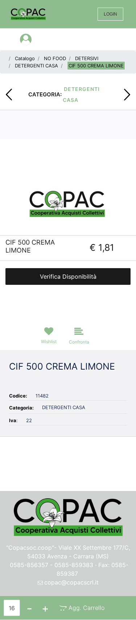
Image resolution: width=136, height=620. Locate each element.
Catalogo (25, 58)
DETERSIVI (86, 58)
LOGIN (110, 14)
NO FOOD (55, 58)
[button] (68, 201)
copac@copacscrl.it (71, 582)
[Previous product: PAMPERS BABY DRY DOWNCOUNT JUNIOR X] (8, 94)
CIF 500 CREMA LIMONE (96, 65)
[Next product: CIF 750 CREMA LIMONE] (127, 94)
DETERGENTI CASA (36, 65)
